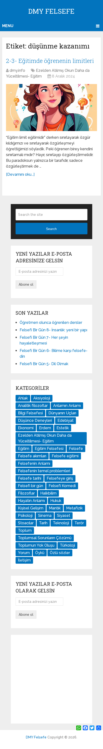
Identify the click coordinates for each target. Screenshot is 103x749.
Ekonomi (26, 428)
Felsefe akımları (32, 456)
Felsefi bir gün (30, 485)
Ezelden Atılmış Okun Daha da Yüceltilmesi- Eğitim (45, 438)
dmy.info (17, 70)
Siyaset (63, 515)
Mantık (55, 508)
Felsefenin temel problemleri (44, 471)
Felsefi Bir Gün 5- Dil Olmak (44, 364)
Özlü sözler (60, 552)
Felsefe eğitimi (65, 456)
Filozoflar (26, 493)
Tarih (43, 523)
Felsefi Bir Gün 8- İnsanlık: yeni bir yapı (53, 330)
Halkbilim (48, 493)
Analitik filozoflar (33, 405)
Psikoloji (25, 515)
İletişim (24, 560)
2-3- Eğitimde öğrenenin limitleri (50, 61)
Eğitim (23, 448)
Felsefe (76, 448)
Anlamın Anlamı (67, 405)
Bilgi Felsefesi (30, 413)
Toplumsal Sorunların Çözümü (44, 538)
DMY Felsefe (51, 11)
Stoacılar (26, 523)
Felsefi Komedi (62, 485)
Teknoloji (61, 523)
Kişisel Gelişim (30, 508)
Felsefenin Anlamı (34, 463)
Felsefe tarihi (29, 478)
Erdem (45, 428)
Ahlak (23, 398)
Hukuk (55, 500)
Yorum (24, 552)
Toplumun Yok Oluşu (36, 545)
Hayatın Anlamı (31, 500)
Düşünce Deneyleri (35, 420)
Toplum (25, 530)
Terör (79, 523)
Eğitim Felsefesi (49, 448)
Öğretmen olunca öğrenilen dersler (51, 322)
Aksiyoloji (41, 398)
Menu (7, 26)
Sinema (45, 515)
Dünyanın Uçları (62, 413)
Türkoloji (67, 545)
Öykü (39, 552)
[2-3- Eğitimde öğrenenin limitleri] (51, 107)
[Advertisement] (51, 679)
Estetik (63, 428)
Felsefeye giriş (60, 478)
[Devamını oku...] (20, 174)
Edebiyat (65, 420)
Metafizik (74, 508)
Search (51, 229)
